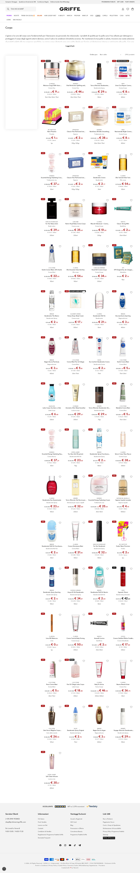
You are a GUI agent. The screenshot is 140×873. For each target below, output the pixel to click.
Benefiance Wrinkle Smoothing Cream (99, 132)
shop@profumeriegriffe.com (15, 822)
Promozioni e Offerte (77, 828)
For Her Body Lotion (52, 224)
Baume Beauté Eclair (123, 684)
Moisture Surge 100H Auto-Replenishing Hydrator (51, 85)
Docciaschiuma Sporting (123, 316)
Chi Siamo (41, 819)
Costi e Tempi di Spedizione (111, 825)
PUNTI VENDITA (130, 2)
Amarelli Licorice (99, 638)
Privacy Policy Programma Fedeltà (113, 831)
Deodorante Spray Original (75, 730)
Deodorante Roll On (99, 316)
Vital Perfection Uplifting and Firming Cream (75, 85)
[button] (20, 9)
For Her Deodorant (99, 546)
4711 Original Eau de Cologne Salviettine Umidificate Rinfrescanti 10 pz (123, 270)
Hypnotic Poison (123, 592)
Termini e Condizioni (41, 865)
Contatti (40, 828)
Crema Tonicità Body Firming (76, 638)
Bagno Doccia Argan (99, 730)
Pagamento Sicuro (108, 822)
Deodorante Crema (99, 177)
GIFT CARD (120, 2)
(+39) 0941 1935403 (12, 819)
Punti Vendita (42, 822)
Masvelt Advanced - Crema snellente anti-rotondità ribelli (99, 224)
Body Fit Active (99, 684)
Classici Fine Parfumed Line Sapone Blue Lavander (75, 178)
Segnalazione (93, 865)
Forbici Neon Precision (123, 546)
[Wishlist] (127, 9)
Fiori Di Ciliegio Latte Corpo (75, 684)
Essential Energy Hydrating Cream (99, 500)
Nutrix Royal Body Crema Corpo (75, 224)
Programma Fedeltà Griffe (78, 834)
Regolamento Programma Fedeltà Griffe (50, 834)
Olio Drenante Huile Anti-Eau (75, 270)
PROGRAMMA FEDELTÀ (108, 2)
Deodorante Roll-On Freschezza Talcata (52, 546)
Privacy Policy (53, 865)
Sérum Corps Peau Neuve (123, 454)
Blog (71, 825)
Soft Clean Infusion (52, 776)
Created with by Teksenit (70, 868)
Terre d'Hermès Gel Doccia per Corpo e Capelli (75, 500)
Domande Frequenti (44, 838)
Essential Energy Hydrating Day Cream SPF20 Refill (52, 454)
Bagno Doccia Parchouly (51, 362)
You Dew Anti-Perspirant (75, 454)
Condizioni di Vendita (44, 831)
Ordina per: (94, 54)
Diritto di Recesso (109, 838)
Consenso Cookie (73, 865)
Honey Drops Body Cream (75, 316)
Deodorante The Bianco (52, 316)
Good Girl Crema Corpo (99, 270)
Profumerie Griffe (110, 863)
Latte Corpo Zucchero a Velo (52, 408)
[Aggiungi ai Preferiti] (60, 62)
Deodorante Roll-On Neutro (99, 592)
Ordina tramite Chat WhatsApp (59, 2)
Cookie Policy (62, 865)
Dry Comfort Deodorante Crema (99, 362)
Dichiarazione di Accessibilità (112, 828)
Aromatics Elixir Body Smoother (75, 408)
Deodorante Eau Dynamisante (52, 500)
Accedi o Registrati (76, 819)
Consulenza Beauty (76, 831)
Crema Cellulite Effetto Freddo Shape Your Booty (123, 638)
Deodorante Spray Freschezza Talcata (99, 454)
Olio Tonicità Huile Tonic (123, 177)
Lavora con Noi (42, 825)
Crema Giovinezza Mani (75, 546)
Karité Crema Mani (123, 362)
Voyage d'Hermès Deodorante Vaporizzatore (123, 730)
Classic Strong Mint (123, 224)
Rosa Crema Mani (51, 684)
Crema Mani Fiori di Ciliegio (75, 362)
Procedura (102, 865)
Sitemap (105, 834)
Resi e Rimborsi (108, 819)
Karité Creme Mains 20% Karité (52, 270)
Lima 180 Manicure (52, 638)
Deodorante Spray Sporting (51, 592)
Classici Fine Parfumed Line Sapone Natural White (75, 132)
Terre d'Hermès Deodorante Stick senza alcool (99, 408)
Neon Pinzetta (51, 131)
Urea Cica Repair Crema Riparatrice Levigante (123, 85)
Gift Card (73, 822)
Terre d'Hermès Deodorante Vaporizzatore (99, 85)
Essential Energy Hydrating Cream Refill (52, 178)
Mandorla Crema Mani (123, 408)
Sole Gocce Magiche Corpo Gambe (51, 730)
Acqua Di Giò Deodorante (76, 592)
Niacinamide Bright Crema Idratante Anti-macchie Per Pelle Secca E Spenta (123, 132)
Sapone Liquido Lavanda (123, 500)
